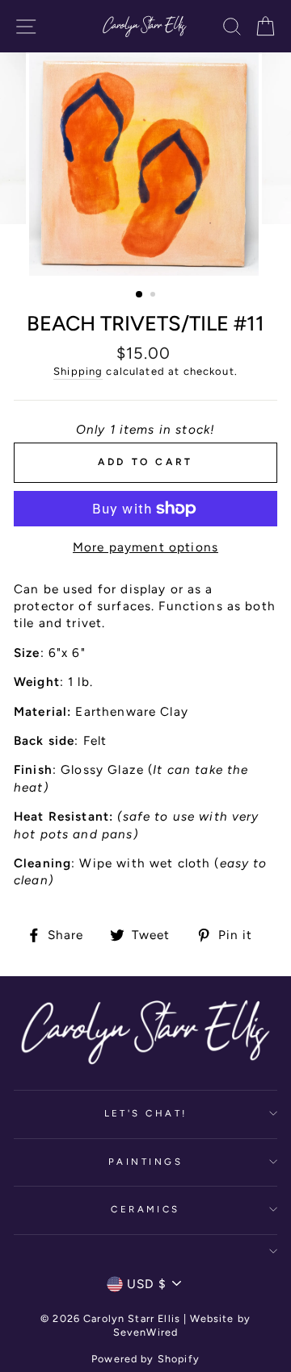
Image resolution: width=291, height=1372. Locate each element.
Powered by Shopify (145, 1359)
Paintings (145, 1161)
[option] (145, 164)
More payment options (145, 547)
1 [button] (140, 295)
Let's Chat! (146, 1113)
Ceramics (145, 1209)
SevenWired (145, 1332)
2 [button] (154, 296)
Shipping (78, 371)
